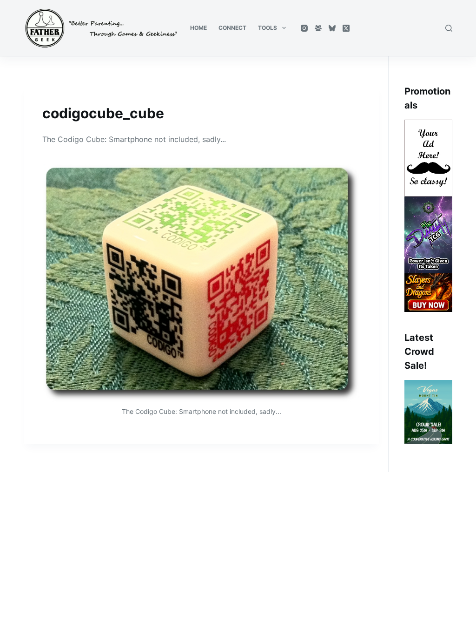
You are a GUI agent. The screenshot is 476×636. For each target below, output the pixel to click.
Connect (232, 27)
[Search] (448, 28)
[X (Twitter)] (346, 28)
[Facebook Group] (318, 28)
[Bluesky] (332, 28)
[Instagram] (304, 28)
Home (198, 27)
